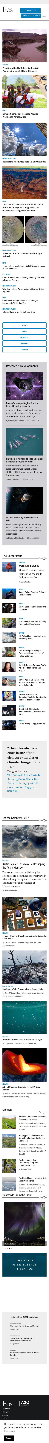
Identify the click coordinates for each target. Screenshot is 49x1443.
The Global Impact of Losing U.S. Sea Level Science (32, 1179)
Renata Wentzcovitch (13, 1093)
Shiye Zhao (9, 1044)
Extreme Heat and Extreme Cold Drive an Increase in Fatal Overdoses (23, 267)
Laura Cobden (26, 1093)
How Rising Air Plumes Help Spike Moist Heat (24, 161)
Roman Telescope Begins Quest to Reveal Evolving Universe (22, 405)
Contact (5, 1418)
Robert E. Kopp (38, 1185)
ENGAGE (5, 1412)
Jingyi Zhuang (23, 1097)
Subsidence (25, 343)
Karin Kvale (32, 1044)
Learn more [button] (9, 1431)
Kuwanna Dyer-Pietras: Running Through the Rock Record (32, 622)
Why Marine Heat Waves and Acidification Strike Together (23, 290)
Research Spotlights (9, 158)
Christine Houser (39, 1093)
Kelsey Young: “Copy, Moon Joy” (32, 723)
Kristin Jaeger (24, 1126)
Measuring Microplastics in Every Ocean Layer (22, 1039)
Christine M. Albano (34, 1148)
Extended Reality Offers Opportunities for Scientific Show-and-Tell (24, 937)
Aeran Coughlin (37, 993)
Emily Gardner (13, 479)
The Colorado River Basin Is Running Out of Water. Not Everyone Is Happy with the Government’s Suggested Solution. (23, 207)
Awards (5, 1415)
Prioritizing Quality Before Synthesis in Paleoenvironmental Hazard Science (20, 69)
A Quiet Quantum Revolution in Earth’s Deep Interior (21, 1088)
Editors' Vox (6, 274)
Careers (24, 350)
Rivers (24, 325)
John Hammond (27, 1123)
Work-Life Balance (29, 565)
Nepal (24, 331)
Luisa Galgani (19, 1044)
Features (21, 589)
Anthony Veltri (26, 1169)
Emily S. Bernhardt (24, 993)
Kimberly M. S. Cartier (16, 420)
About (6, 1409)
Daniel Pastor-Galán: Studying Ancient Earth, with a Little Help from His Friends (32, 682)
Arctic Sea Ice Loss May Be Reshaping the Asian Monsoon (23, 865)
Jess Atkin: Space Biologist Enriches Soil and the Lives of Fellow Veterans (31, 653)
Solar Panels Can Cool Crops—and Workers (24, 1326)
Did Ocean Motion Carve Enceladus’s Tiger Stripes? (22, 255)
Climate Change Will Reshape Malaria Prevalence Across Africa (20, 115)
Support (30, 10)
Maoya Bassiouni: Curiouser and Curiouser (32, 608)
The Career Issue (12, 556)
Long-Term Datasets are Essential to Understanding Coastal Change (22, 1339)
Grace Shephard (8, 1097)
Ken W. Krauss (7, 996)
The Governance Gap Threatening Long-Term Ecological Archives (29, 1163)
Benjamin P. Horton (36, 1191)
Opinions (5, 65)
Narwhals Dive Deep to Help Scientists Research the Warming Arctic (24, 460)
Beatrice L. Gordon (28, 1145)
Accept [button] (9, 1438)
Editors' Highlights (15, 1336)
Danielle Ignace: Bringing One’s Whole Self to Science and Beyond (32, 668)
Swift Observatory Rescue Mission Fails (22, 519)
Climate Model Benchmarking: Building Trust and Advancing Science (23, 278)
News (4, 111)
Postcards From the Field (17, 1195)
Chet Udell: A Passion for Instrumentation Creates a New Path (32, 712)
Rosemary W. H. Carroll (27, 1151)
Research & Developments (22, 366)
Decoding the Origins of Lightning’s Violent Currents (24, 1354)
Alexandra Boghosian (25, 942)
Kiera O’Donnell (10, 993)
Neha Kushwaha (11, 891)
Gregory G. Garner (25, 1188)
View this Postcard (33, 1244)
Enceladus (24, 337)
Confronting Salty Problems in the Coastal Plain (22, 989)
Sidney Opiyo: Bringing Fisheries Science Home (32, 593)
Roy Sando (34, 1126)
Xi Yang (20, 996)
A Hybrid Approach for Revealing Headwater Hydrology (33, 1118)
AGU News (22, 562)
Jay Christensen (39, 1123)
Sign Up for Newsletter (31, 16)
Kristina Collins (10, 942)
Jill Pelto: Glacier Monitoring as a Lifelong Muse (32, 637)
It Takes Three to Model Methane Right (18, 312)
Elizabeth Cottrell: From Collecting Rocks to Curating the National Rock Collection (32, 697)
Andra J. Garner (26, 1185)
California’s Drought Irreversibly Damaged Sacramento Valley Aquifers (20, 301)
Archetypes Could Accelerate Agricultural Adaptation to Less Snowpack (32, 1138)
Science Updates (7, 986)
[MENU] (44, 16)
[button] (43, 1205)
